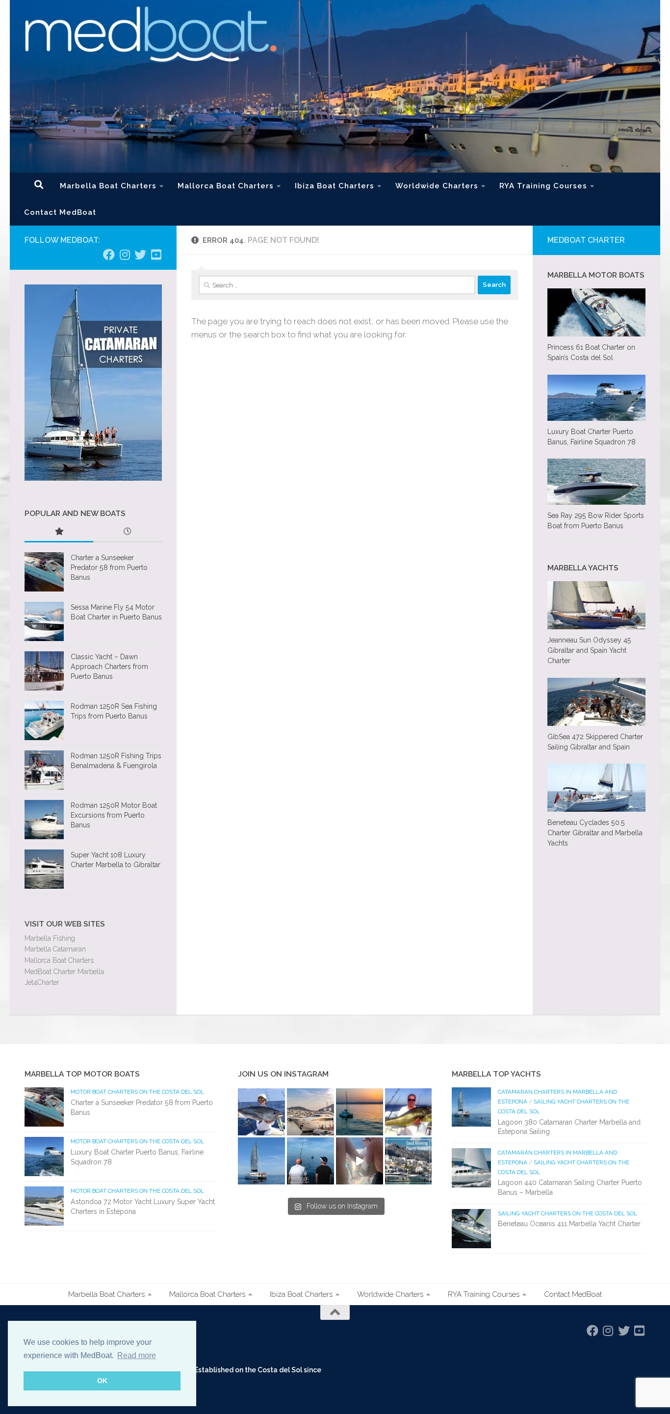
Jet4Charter (42, 982)
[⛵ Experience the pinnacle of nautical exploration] (261, 1160)
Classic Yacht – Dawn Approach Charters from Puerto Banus (109, 666)
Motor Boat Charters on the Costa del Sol (137, 1091)
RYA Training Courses (543, 185)
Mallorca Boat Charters (226, 185)
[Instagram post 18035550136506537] (359, 1160)
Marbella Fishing (50, 938)
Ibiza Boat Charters (334, 185)
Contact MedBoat (60, 212)
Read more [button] (136, 1355)
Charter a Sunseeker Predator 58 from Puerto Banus (109, 567)
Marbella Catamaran (55, 949)
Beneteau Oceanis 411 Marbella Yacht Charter (569, 1224)
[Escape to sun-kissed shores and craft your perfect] (310, 1111)
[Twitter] (140, 254)
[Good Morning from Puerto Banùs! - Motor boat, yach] (408, 1160)
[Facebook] (109, 254)
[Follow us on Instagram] (124, 254)
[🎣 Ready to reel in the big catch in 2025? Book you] (310, 1160)
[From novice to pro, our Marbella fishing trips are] (408, 1111)
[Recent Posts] (127, 532)
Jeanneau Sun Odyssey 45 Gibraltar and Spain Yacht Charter (589, 650)
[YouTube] (156, 254)
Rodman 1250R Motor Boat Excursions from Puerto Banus (114, 814)
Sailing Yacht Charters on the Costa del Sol (567, 1213)
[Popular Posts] (59, 532)
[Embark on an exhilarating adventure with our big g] (261, 1111)
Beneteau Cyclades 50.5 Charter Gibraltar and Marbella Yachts (595, 833)
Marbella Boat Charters (108, 185)
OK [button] (102, 1381)
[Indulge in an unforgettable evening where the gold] (359, 1111)
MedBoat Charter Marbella (64, 972)
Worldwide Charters (436, 185)
